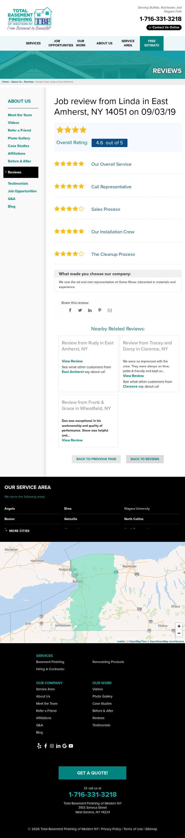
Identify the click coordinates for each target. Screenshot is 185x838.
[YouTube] (71, 746)
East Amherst (73, 371)
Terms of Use (133, 829)
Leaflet (121, 641)
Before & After (19, 161)
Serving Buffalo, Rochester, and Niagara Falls (160, 10)
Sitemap (151, 829)
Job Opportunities (22, 191)
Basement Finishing (50, 661)
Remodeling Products (108, 661)
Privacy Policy (111, 829)
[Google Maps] (64, 746)
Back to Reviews (145, 458)
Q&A (11, 199)
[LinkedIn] (58, 746)
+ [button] (179, 626)
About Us (19, 101)
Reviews (14, 172)
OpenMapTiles (138, 641)
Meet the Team (20, 115)
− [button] (179, 633)
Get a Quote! (92, 773)
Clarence (130, 386)
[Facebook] (45, 746)
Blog (11, 206)
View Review (72, 361)
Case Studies (18, 146)
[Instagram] (52, 746)
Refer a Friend (19, 130)
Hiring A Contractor (50, 669)
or (164, 27)
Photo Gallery (19, 138)
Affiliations (16, 153)
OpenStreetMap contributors (167, 641)
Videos (13, 122)
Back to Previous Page (96, 458)
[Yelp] (39, 746)
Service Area (45, 689)
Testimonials (18, 183)
